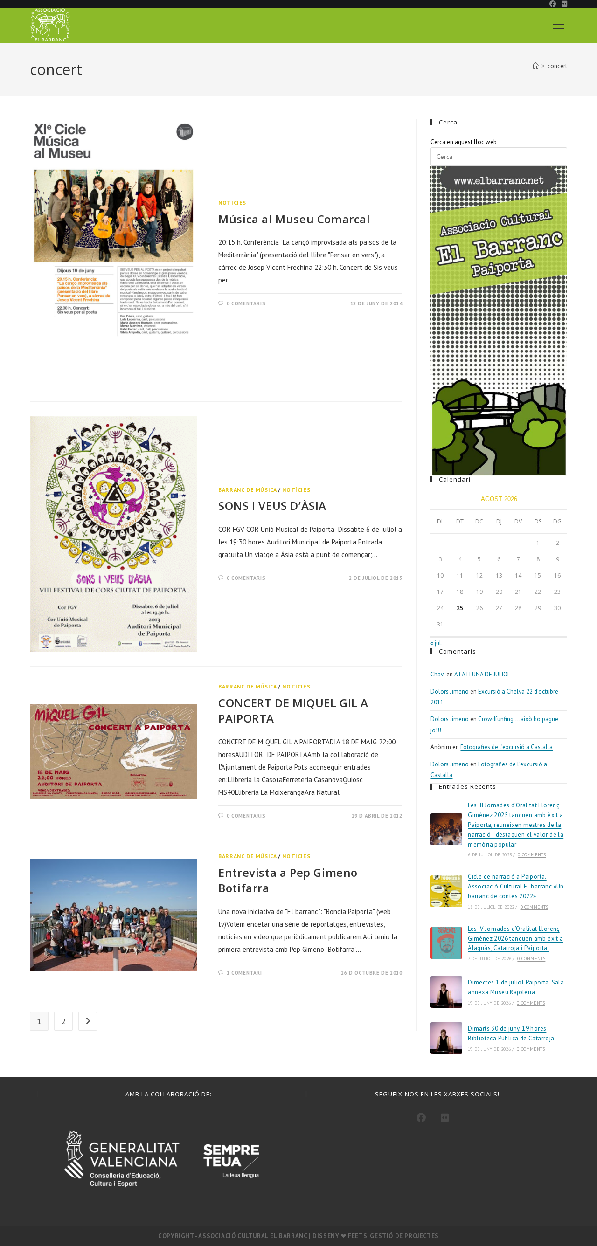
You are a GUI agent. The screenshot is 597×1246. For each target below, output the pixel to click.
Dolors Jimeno (449, 691)
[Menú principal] (558, 23)
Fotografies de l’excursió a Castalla (506, 747)
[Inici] (536, 66)
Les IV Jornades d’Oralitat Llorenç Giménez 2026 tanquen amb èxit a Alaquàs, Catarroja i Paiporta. (515, 938)
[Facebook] (421, 1117)
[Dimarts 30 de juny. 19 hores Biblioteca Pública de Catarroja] (446, 1038)
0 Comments (532, 855)
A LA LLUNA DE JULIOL (482, 674)
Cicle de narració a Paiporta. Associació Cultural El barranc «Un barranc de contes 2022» (516, 886)
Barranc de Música (247, 489)
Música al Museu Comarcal (294, 219)
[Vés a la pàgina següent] (87, 1021)
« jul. (436, 643)
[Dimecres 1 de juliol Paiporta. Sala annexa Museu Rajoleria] (446, 992)
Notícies (232, 202)
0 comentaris (246, 303)
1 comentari (244, 973)
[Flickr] (445, 1117)
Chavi (437, 674)
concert (557, 66)
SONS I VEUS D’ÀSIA (272, 505)
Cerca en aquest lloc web (463, 142)
